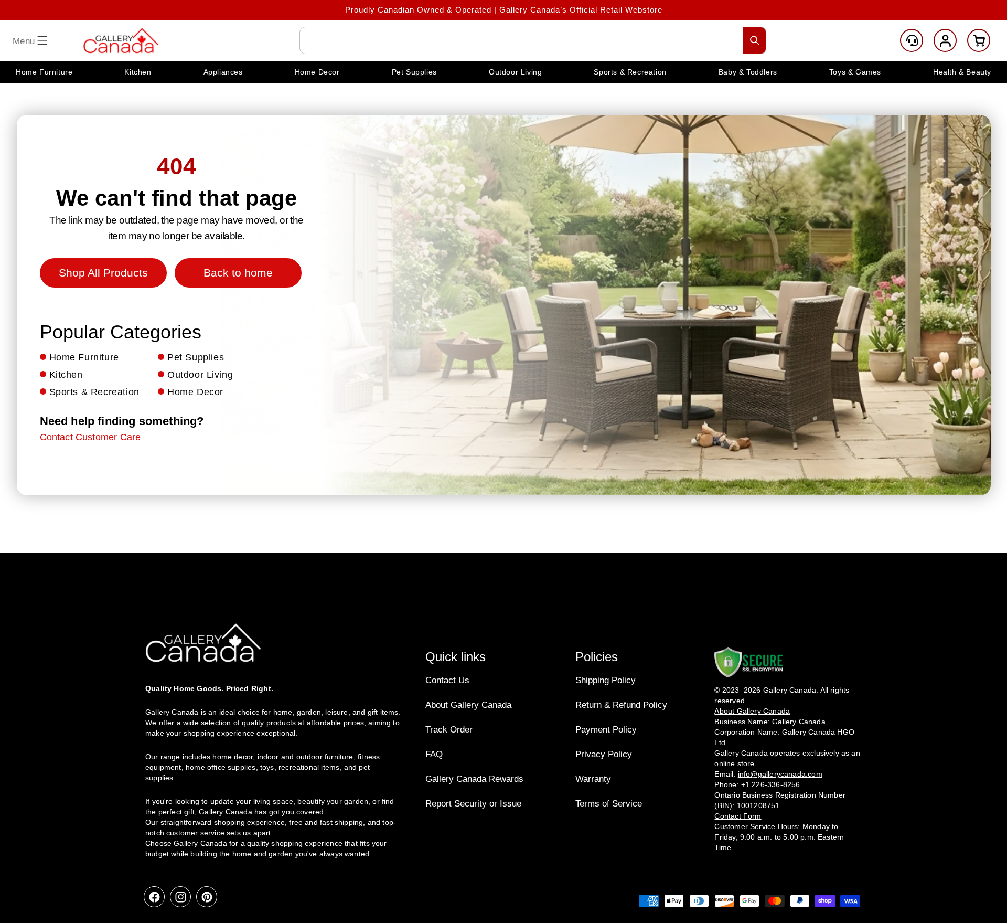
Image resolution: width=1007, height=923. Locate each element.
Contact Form (737, 816)
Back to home (238, 273)
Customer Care (911, 40)
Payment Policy (606, 730)
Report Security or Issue (473, 804)
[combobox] (532, 40)
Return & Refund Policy (621, 705)
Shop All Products (103, 273)
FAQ (434, 754)
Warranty (593, 779)
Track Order (449, 730)
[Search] (754, 40)
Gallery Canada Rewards (474, 779)
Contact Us (447, 680)
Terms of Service (608, 804)
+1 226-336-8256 (770, 784)
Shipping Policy (605, 680)
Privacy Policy (603, 754)
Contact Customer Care (90, 437)
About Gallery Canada (468, 705)
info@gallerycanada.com (780, 774)
